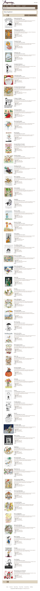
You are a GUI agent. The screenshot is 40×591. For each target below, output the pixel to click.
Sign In (36, 2)
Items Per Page (33, 15)
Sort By (26, 15)
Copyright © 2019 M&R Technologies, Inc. (17, 588)
